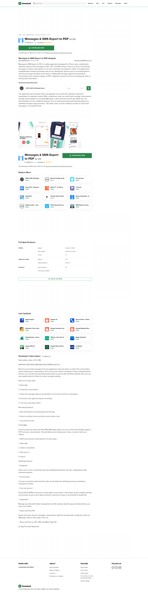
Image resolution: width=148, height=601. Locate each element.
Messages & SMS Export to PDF (50, 39)
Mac (97, 3)
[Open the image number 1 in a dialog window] (41, 135)
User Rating (40, 42)
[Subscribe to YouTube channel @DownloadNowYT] (120, 567)
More (125, 3)
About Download (54, 567)
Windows (90, 3)
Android (109, 3)
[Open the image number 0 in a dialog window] (25, 135)
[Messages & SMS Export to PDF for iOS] (20, 40)
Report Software (56, 279)
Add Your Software (54, 570)
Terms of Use (84, 570)
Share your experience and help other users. (59, 53)
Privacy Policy (84, 567)
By (29, 42)
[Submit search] (34, 3)
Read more (89, 60)
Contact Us (52, 573)
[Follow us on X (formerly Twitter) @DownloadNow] (116, 567)
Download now (37, 48)
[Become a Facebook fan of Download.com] (113, 567)
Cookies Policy (84, 573)
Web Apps (118, 3)
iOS (103, 3)
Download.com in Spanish (56, 576)
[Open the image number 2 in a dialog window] (57, 135)
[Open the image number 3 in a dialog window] (73, 135)
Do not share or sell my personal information (87, 577)
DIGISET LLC (47, 356)
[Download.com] (24, 3)
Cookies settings (85, 581)
